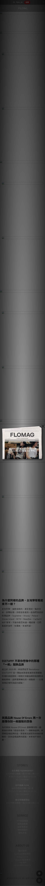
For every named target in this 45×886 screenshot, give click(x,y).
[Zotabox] (43, 459)
